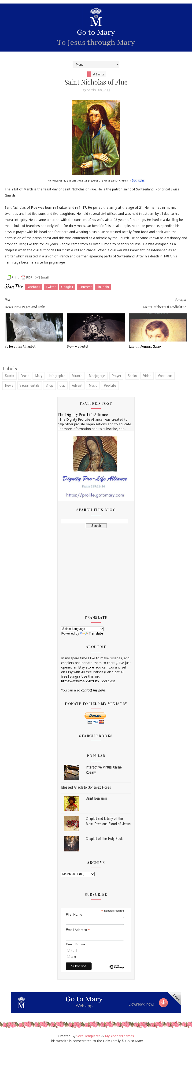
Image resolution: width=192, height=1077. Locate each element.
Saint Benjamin (96, 798)
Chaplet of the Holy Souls (104, 838)
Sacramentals (29, 385)
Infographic (57, 376)
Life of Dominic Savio (145, 346)
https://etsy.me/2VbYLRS (80, 681)
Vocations (165, 376)
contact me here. (93, 690)
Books (132, 376)
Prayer (116, 376)
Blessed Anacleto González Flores (86, 787)
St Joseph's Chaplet (20, 346)
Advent (77, 385)
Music (93, 385)
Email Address (78, 930)
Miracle (77, 376)
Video (147, 376)
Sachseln (138, 180)
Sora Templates (88, 1036)
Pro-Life (110, 385)
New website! (77, 346)
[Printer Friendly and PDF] (27, 277)
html (74, 950)
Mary (38, 376)
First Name (74, 914)
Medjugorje (97, 376)
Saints (9, 376)
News (9, 385)
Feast (24, 376)
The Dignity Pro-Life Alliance (83, 414)
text (73, 956)
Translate (96, 633)
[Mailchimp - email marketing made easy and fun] (116, 970)
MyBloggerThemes (119, 1036)
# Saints (98, 74)
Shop (49, 385)
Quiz (62, 385)
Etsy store (86, 667)
